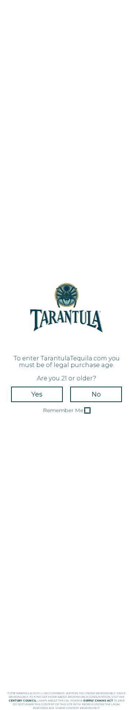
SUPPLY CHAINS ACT (98, 700)
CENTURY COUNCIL (22, 700)
